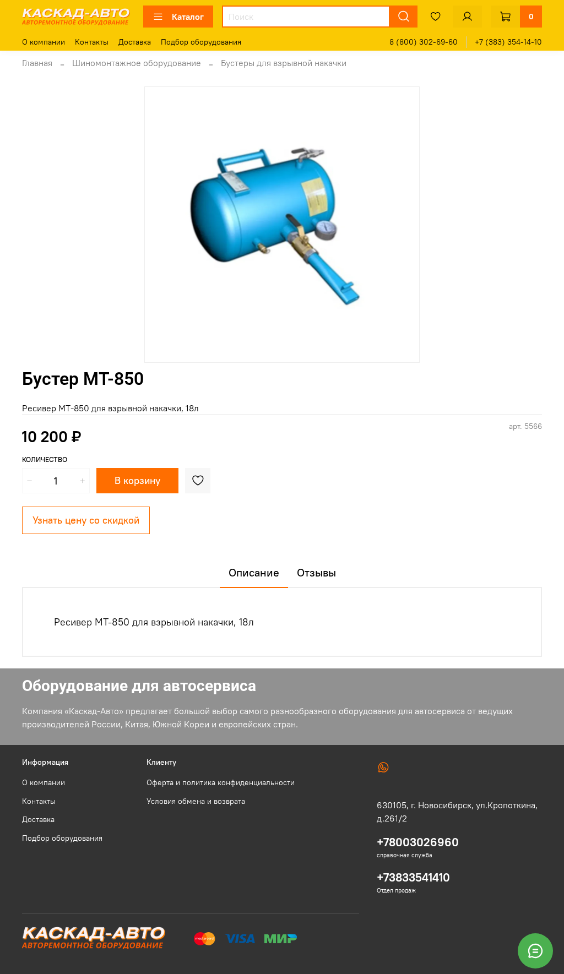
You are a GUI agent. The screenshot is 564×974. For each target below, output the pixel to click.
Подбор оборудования (201, 42)
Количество (44, 459)
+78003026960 (418, 842)
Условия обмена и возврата (196, 801)
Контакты (92, 42)
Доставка (134, 42)
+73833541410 (413, 877)
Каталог (188, 16)
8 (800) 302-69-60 (423, 42)
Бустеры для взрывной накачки (283, 62)
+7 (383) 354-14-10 (508, 42)
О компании (43, 42)
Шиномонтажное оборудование (136, 62)
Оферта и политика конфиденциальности (221, 782)
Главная (37, 62)
